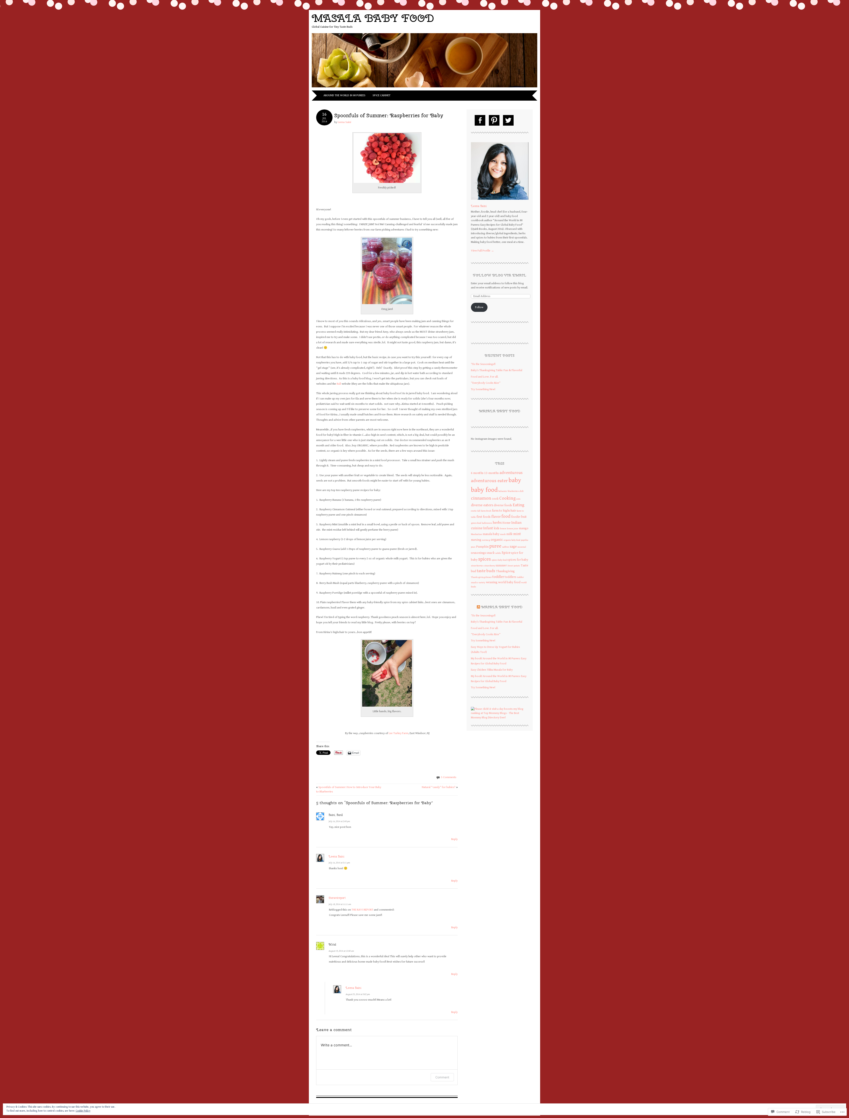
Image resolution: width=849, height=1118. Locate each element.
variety (481, 582)
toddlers (510, 577)
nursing (476, 540)
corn (518, 499)
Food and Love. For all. (484, 376)
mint (517, 534)
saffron (505, 547)
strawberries (477, 565)
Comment (442, 1077)
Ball (339, 383)
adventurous (511, 472)
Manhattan (476, 534)
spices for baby (517, 560)
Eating (518, 504)
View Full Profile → (482, 250)
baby (515, 480)
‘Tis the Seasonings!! (483, 364)
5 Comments (448, 777)
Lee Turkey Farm (398, 733)
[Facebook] (480, 120)
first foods (483, 517)
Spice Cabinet (381, 95)
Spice (506, 552)
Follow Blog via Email (499, 275)
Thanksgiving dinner (481, 577)
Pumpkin (482, 546)
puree (495, 546)
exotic (474, 511)
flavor (496, 516)
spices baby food (499, 560)
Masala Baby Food (373, 18)
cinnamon (481, 498)
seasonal (521, 547)
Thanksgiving (505, 571)
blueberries (513, 491)
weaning (491, 582)
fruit (524, 517)
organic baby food (512, 540)
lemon (503, 528)
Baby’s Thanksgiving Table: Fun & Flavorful (496, 370)
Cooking (507, 498)
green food (476, 523)
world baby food (509, 582)
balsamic (502, 491)
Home (506, 523)
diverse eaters (482, 505)
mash (503, 534)
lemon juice (512, 528)
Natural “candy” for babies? (440, 787)
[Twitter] (508, 120)
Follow (479, 307)
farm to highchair (504, 510)
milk (509, 534)
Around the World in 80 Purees (344, 95)
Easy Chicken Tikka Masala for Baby (492, 669)
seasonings (478, 553)
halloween (487, 523)
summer (501, 565)
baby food (484, 490)
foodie (515, 517)
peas (473, 547)
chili (521, 491)
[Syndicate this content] (478, 607)
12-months (491, 473)
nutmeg (486, 540)
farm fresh (486, 511)
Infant (488, 528)
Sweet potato (513, 565)
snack (491, 553)
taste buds (486, 570)
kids (496, 528)
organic (497, 539)
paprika (524, 540)
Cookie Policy (83, 1110)
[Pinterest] (494, 120)
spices (484, 559)
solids (498, 553)
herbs (497, 522)
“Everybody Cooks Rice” (486, 383)
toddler (498, 577)
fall (478, 511)
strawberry (489, 565)
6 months (477, 473)
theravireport (337, 898)
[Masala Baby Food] (424, 88)
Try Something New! (483, 389)
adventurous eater (489, 480)
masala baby (491, 534)
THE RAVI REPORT (362, 909)
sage (513, 546)
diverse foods (503, 505)
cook (495, 499)
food (506, 516)
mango (523, 528)
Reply (454, 839)
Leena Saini (344, 122)
